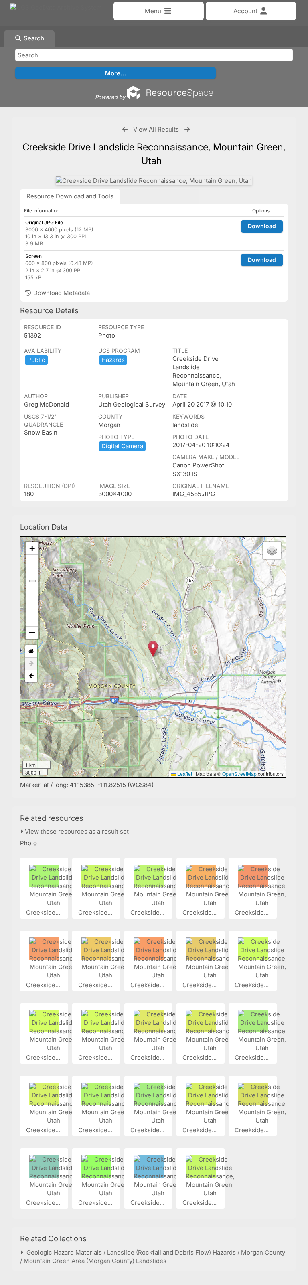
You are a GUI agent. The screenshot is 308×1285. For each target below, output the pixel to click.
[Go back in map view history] (31, 676)
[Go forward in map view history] (31, 664)
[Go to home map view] (31, 651)
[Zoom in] (32, 548)
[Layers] (272, 550)
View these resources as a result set (76, 831)
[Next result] (187, 129)
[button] (153, 649)
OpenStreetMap (239, 773)
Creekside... (44, 912)
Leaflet (184, 773)
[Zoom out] (32, 633)
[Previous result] (125, 129)
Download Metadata (61, 293)
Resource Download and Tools (69, 196)
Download (262, 226)
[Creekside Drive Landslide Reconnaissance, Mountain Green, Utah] (154, 180)
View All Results (156, 129)
